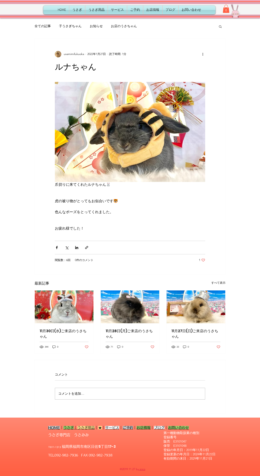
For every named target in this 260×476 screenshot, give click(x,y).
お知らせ (96, 26)
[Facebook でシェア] (57, 247)
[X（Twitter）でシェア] (67, 247)
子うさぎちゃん (70, 26)
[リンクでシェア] (87, 247)
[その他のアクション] (202, 54)
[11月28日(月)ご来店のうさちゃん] (130, 306)
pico (142, 469)
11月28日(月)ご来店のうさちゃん (129, 333)
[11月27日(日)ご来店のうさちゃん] (196, 306)
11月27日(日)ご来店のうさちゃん (194, 333)
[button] (226, 9)
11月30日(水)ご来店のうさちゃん (63, 333)
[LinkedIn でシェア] (77, 247)
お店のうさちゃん (124, 26)
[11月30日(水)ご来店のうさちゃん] (64, 306)
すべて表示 (218, 283)
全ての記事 (43, 26)
